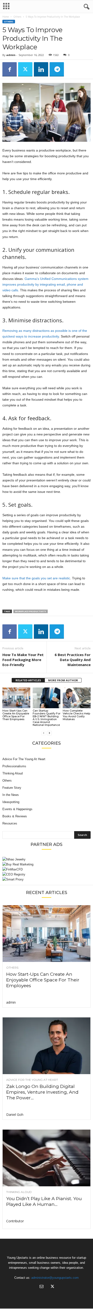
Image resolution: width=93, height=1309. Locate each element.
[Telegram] (57, 69)
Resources (9, 823)
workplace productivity (30, 611)
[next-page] (49, 732)
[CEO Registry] (46, 874)
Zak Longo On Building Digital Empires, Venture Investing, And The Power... (42, 1092)
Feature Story (11, 787)
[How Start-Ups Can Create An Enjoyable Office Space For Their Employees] (16, 697)
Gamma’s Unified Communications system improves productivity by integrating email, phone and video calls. (45, 284)
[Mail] (41, 1287)
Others (17, 16)
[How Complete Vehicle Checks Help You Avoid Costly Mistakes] (77, 697)
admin (11, 55)
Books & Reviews (14, 816)
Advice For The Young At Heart (23, 759)
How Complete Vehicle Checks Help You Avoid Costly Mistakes (76, 715)
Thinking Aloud (12, 773)
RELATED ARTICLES (28, 680)
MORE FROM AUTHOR (63, 680)
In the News (10, 795)
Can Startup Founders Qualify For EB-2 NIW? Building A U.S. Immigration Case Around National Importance (46, 718)
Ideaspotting (10, 802)
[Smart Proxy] (46, 879)
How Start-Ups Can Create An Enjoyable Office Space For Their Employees (15, 715)
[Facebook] (9, 69)
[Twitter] (25, 69)
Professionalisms (14, 766)
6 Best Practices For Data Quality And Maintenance (73, 659)
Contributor (15, 1221)
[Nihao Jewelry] (46, 859)
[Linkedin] (41, 69)
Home (5, 16)
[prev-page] (43, 732)
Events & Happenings (17, 809)
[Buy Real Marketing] (46, 864)
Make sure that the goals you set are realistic (36, 578)
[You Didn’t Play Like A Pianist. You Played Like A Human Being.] (46, 1158)
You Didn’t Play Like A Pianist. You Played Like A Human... (44, 1201)
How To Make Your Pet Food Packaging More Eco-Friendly (23, 659)
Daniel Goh (14, 1114)
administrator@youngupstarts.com (55, 1277)
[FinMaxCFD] (46, 869)
